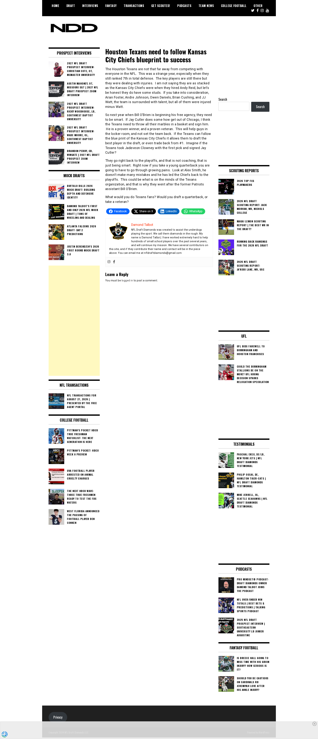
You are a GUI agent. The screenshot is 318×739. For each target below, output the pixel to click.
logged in (127, 280)
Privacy (57, 717)
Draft (70, 5)
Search (222, 99)
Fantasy (111, 5)
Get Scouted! (160, 5)
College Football (234, 5)
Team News (206, 5)
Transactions (134, 5)
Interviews (90, 5)
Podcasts (184, 5)
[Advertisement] (74, 321)
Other (258, 5)
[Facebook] (114, 262)
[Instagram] (109, 262)
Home (55, 5)
